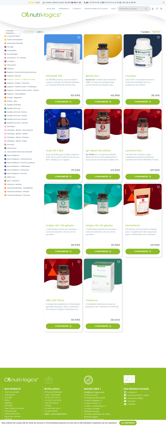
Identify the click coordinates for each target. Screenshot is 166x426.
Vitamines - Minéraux (14, 184)
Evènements (64, 8)
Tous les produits (10, 32)
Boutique (51, 8)
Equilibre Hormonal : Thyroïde (17, 123)
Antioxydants (11, 50)
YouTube (131, 401)
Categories (28, 32)
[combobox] (131, 9)
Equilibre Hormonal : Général (17, 115)
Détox (7, 400)
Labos (39, 32)
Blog (113, 8)
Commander (62, 102)
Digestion (10, 68)
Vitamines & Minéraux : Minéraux (18, 191)
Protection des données (94, 419)
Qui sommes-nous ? (52, 408)
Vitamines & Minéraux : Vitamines (18, 195)
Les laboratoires (51, 411)
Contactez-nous (91, 395)
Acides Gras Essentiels (14, 39)
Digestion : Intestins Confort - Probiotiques (21, 87)
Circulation (11, 61)
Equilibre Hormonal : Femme (17, 112)
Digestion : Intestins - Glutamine (18, 83)
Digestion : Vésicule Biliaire (16, 94)
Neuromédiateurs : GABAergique (18, 166)
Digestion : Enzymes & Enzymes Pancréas (21, 72)
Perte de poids (11, 411)
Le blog (47, 406)
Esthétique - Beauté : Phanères (18, 137)
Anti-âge (10, 47)
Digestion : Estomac (14, 76)
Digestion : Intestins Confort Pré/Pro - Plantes (23, 90)
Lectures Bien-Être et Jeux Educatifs (19, 152)
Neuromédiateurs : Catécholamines (19, 159)
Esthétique (11, 126)
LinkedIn (131, 404)
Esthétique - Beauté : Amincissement (20, 130)
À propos (77, 8)
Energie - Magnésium (14, 97)
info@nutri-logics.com (94, 392)
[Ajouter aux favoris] (79, 37)
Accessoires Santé (13, 36)
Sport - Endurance (13, 181)
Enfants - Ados (12, 101)
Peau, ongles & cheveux (14, 408)
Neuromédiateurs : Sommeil (17, 173)
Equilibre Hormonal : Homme (17, 119)
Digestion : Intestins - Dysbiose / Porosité (21, 79)
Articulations (10, 395)
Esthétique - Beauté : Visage (17, 141)
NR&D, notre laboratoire (55, 414)
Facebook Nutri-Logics (138, 395)
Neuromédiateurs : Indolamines (18, 170)
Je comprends (128, 423)
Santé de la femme (12, 416)
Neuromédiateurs (13, 155)
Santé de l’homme (12, 414)
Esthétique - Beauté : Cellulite (17, 134)
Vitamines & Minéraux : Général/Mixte (20, 188)
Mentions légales (91, 417)
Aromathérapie (12, 54)
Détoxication (11, 65)
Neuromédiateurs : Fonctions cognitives (21, 162)
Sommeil (8, 419)
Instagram (132, 392)
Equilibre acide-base (14, 105)
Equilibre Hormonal (13, 108)
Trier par (156, 32)
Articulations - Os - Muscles (16, 58)
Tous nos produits (12, 392)
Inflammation (11, 148)
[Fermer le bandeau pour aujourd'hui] (163, 2)
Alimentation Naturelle (15, 43)
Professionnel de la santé (96, 8)
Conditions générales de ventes (97, 414)
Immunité (10, 144)
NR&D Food (11, 177)
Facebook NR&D (135, 398)
